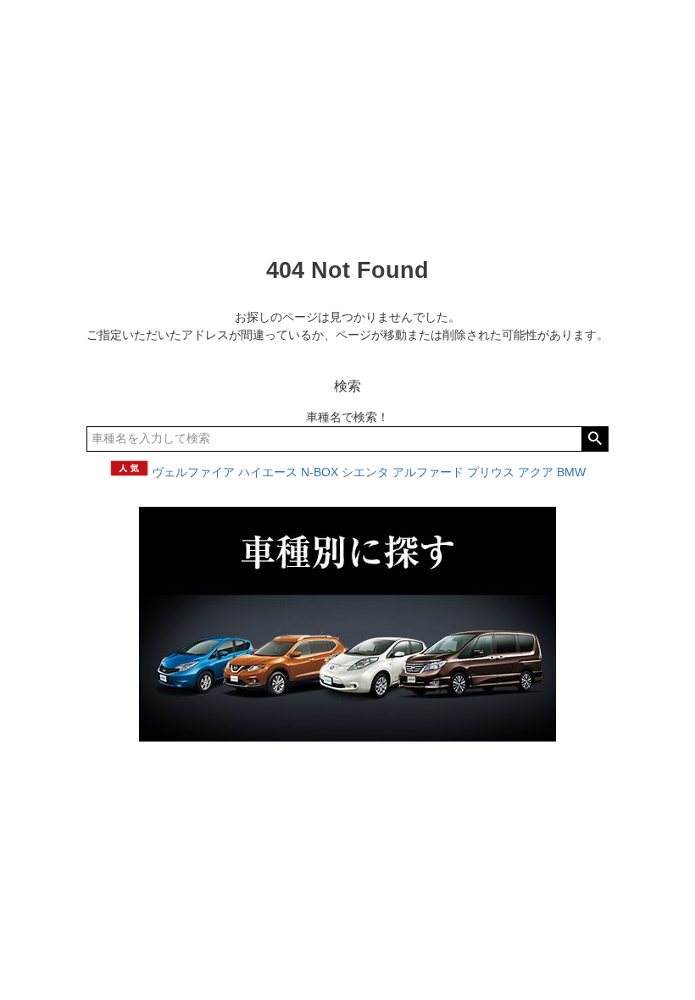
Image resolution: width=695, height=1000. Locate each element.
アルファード (428, 472)
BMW (571, 472)
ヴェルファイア (193, 472)
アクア (535, 472)
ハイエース (267, 472)
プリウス (490, 472)
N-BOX (319, 472)
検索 (594, 439)
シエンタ (365, 472)
